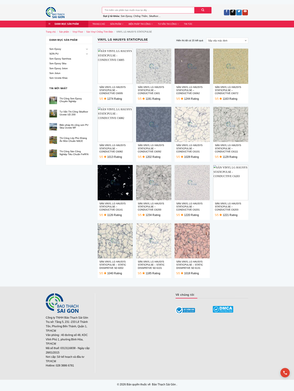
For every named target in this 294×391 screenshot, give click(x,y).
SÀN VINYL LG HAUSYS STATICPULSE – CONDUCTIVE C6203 (228, 206)
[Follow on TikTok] (233, 12)
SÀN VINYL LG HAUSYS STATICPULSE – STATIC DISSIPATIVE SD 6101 (151, 264)
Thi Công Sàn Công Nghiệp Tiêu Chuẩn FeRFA (74, 153)
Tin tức (188, 24)
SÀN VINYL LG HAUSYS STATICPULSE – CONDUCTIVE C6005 (112, 90)
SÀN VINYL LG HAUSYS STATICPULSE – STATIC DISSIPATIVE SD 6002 (112, 264)
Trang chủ (98, 24)
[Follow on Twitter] (239, 12)
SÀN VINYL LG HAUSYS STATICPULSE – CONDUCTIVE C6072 (228, 90)
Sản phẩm (115, 24)
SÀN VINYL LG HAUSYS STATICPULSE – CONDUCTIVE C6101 (189, 148)
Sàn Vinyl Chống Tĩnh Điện (99, 32)
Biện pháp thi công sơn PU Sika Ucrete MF (74, 126)
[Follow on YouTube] (245, 12)
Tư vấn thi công (167, 24)
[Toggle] (87, 49)
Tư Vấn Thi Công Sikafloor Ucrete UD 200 (74, 113)
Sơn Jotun (54, 73)
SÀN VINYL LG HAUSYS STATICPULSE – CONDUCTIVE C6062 (189, 90)
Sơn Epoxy (55, 49)
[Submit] (202, 10)
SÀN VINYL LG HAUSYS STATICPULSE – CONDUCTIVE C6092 (151, 148)
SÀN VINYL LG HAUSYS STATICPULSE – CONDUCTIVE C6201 (189, 206)
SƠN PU (54, 53)
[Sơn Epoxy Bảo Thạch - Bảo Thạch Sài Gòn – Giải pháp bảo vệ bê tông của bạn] (71, 12)
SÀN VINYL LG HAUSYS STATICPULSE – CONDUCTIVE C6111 (228, 148)
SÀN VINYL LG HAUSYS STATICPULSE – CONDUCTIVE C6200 (151, 206)
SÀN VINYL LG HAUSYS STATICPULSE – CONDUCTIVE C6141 (112, 206)
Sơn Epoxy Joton (58, 68)
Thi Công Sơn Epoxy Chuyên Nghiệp (71, 100)
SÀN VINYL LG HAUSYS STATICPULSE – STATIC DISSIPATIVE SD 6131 (189, 264)
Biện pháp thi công (140, 24)
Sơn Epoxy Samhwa (60, 58)
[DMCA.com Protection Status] (223, 309)
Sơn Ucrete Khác (58, 78)
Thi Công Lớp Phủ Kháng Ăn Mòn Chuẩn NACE (73, 139)
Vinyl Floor (77, 32)
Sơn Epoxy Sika (57, 63)
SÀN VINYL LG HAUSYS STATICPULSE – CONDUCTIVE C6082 (112, 148)
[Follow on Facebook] (227, 12)
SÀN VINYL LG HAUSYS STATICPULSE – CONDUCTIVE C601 (151, 90)
